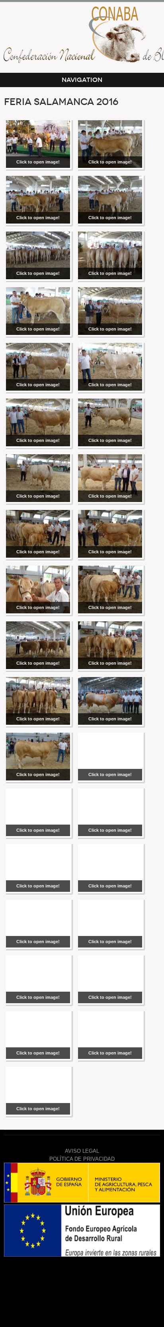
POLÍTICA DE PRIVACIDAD (82, 1159)
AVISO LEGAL (82, 1151)
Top (80, 1287)
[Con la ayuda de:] (82, 1201)
